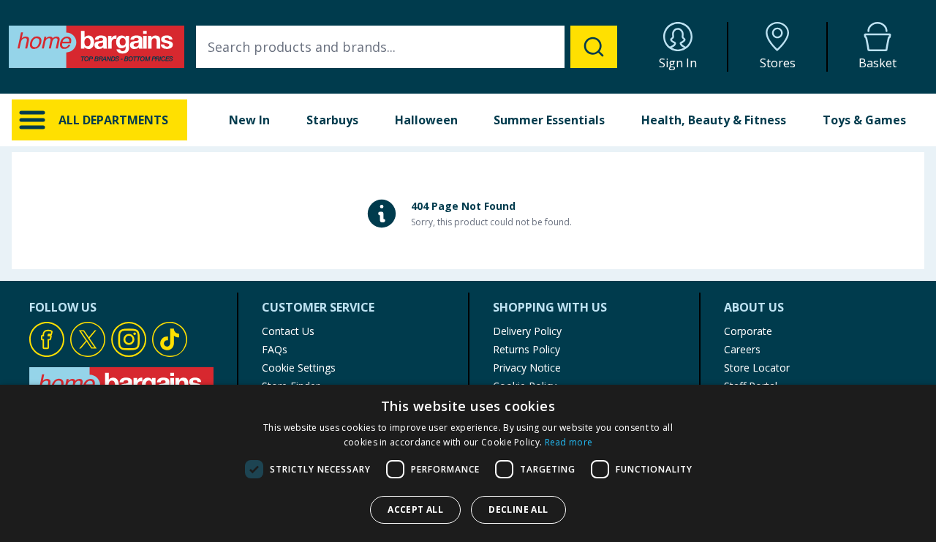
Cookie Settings (299, 367)
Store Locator (757, 367)
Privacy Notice (527, 367)
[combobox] (406, 47)
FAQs (274, 349)
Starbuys (332, 120)
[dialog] (468, 463)
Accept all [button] (415, 509)
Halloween (426, 120)
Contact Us (288, 331)
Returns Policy (526, 349)
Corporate (748, 331)
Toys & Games (864, 120)
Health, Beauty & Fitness (713, 120)
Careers (742, 349)
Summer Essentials (549, 120)
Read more (569, 442)
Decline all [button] (518, 509)
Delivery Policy (527, 331)
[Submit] (593, 47)
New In (249, 120)
